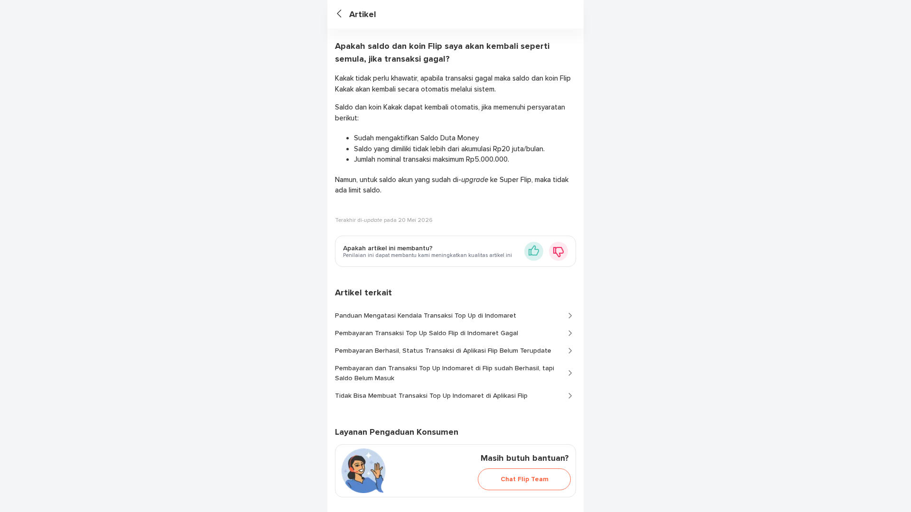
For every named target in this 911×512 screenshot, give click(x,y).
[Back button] (343, 14)
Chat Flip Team (524, 479)
